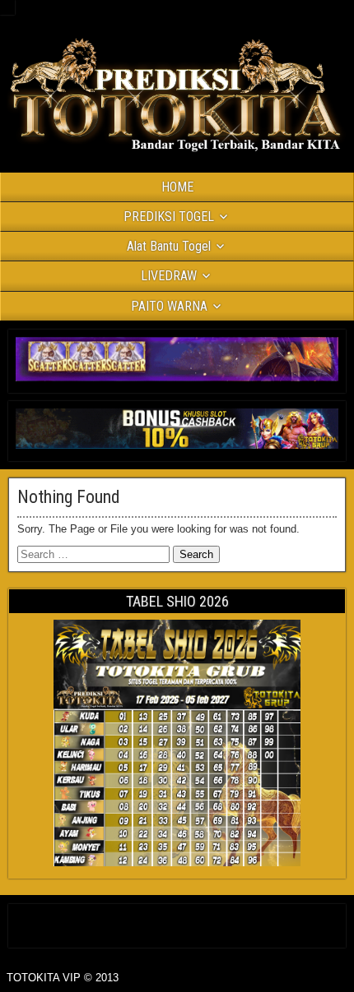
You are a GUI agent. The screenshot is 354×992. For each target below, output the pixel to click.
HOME (177, 187)
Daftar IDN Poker (177, 922)
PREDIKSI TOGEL (168, 216)
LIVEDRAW (169, 276)
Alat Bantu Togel (169, 246)
